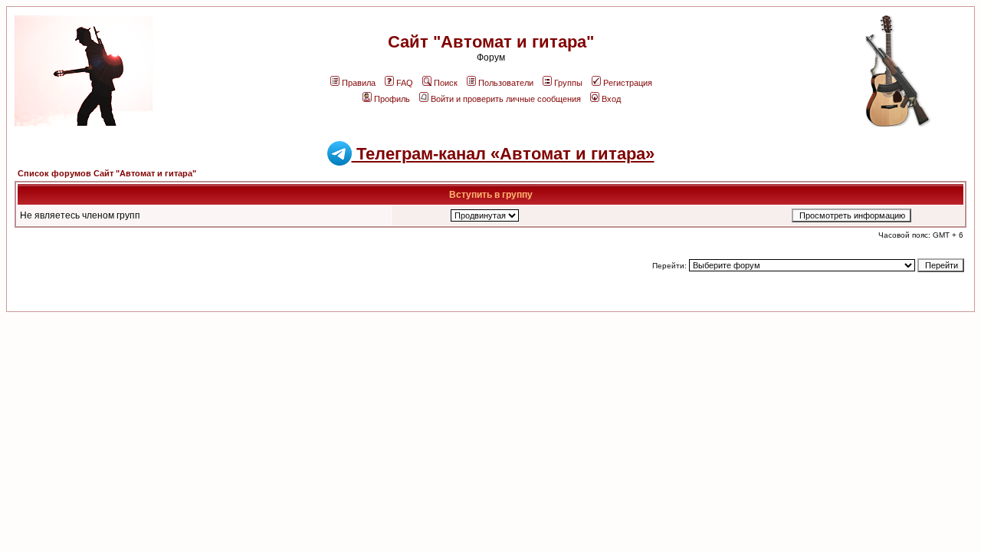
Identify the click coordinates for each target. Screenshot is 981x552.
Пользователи (505, 82)
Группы (568, 82)
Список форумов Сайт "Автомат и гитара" (107, 173)
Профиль (392, 99)
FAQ (404, 82)
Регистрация (627, 82)
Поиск (446, 82)
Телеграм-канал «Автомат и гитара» (503, 153)
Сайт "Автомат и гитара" (491, 41)
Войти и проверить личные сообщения (506, 99)
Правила (359, 82)
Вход (611, 99)
